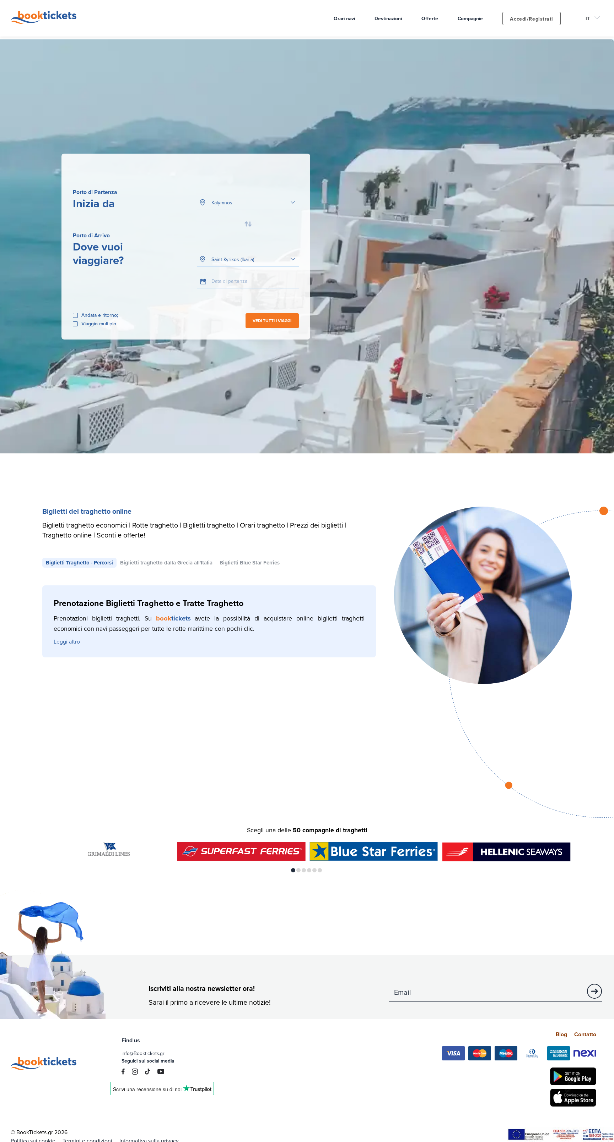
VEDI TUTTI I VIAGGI (272, 321)
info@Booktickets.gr (143, 1053)
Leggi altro (67, 641)
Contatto (585, 1034)
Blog (561, 1034)
